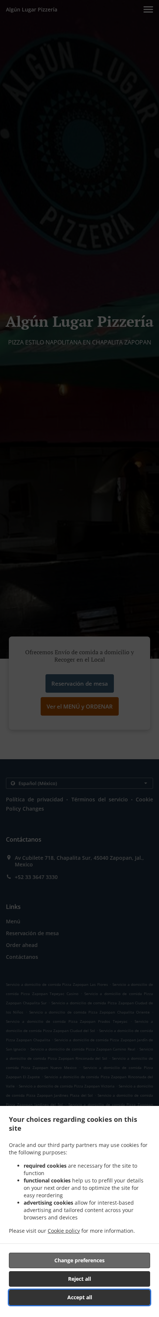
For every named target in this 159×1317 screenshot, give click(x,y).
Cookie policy (64, 1230)
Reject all (79, 1278)
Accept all (79, 1297)
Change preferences (79, 1260)
